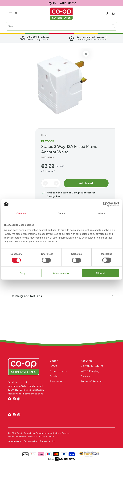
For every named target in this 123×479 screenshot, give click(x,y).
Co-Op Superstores (26, 433)
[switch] (46, 260)
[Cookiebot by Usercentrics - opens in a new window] (105, 204)
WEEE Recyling (90, 371)
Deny (22, 273)
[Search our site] (113, 26)
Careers (85, 376)
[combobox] (55, 26)
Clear (106, 26)
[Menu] (9, 13)
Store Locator (58, 371)
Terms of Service (91, 381)
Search (54, 360)
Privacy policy (30, 441)
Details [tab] (62, 213)
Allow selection (61, 273)
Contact (55, 376)
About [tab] (101, 213)
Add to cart (86, 183)
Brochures (56, 381)
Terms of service (47, 441)
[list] (61, 38)
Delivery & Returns (92, 365)
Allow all (100, 273)
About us (86, 360)
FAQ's (53, 365)
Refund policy (14, 441)
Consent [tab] (21, 213)
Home (44, 135)
